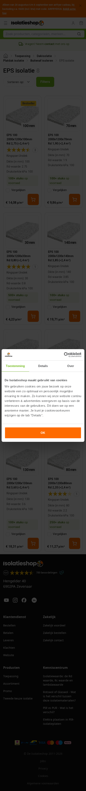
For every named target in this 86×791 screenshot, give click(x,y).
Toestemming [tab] (15, 366)
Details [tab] (43, 366)
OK (43, 432)
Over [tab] (70, 366)
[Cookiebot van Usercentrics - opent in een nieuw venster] (63, 354)
